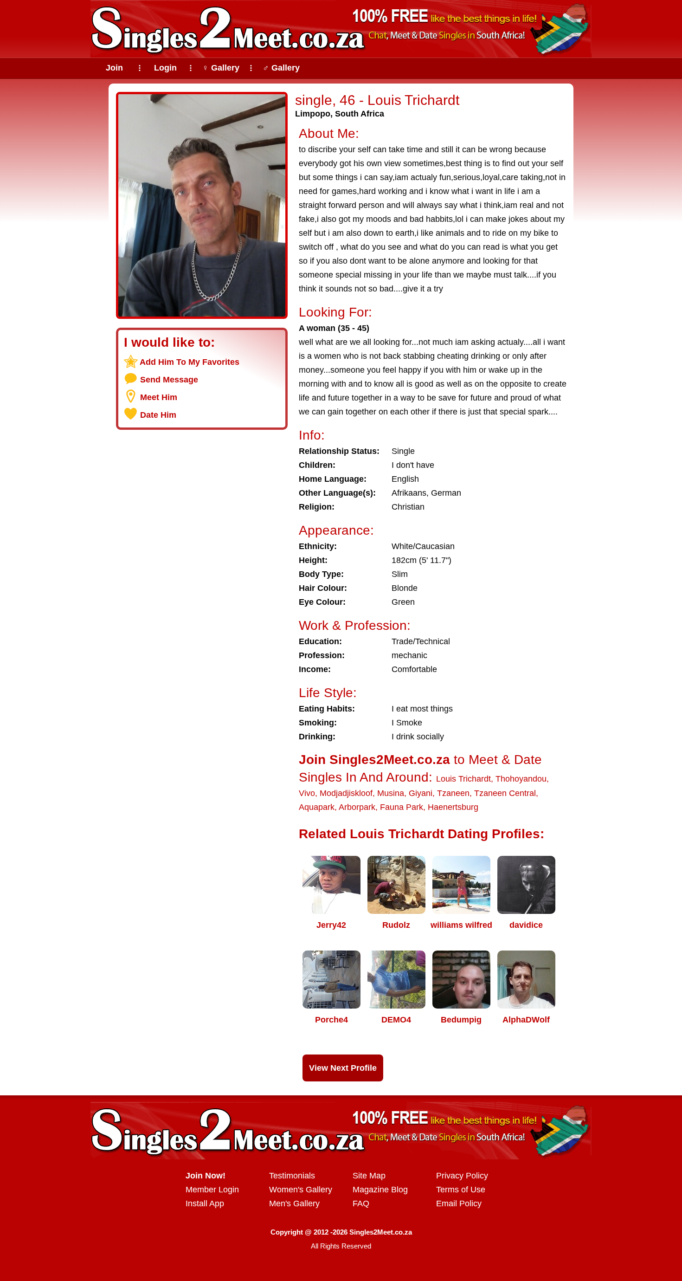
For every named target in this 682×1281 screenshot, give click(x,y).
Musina (390, 793)
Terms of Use (460, 1189)
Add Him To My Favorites (189, 362)
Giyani (420, 793)
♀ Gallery (220, 67)
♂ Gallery (281, 67)
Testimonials (292, 1175)
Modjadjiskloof (346, 793)
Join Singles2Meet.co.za (374, 759)
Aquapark (317, 807)
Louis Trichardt (463, 778)
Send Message (169, 379)
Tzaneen (453, 793)
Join (114, 67)
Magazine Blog (380, 1189)
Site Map (369, 1175)
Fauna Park (401, 807)
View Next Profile (343, 1068)
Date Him (158, 415)
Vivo (307, 793)
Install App (205, 1203)
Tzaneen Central (505, 793)
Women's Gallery (300, 1189)
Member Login (212, 1189)
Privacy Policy (462, 1175)
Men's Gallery (294, 1203)
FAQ (361, 1203)
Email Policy (459, 1203)
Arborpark (357, 807)
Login (165, 67)
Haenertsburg (453, 807)
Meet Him (158, 397)
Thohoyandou (521, 778)
